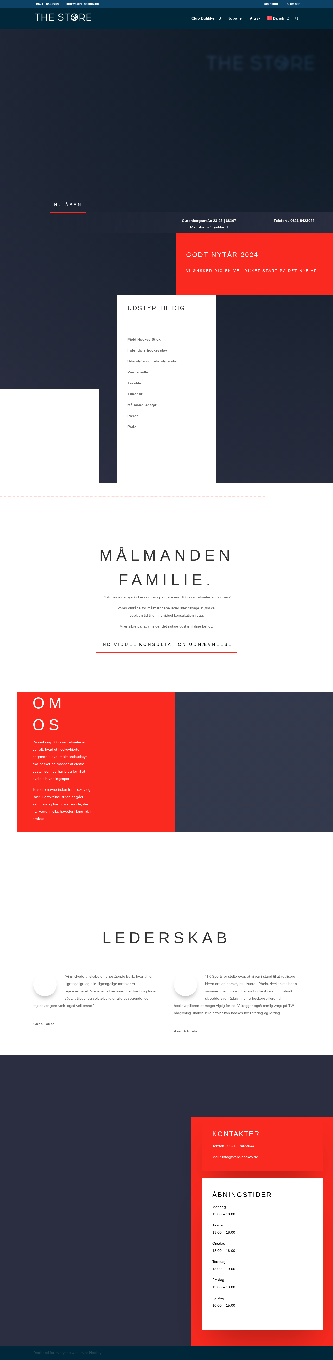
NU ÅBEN (68, 205)
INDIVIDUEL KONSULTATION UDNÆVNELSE (166, 644)
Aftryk (255, 18)
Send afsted (145, 1206)
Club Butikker (203, 18)
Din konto (271, 4)
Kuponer (235, 18)
